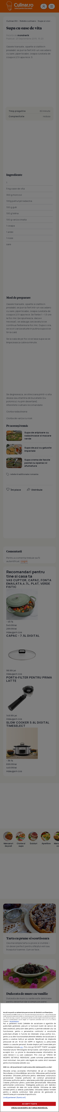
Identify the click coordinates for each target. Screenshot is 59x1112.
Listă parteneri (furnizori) (14, 1097)
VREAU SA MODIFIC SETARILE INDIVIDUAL (29, 1108)
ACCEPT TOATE (29, 1104)
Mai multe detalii (14, 1021)
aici (21, 1047)
